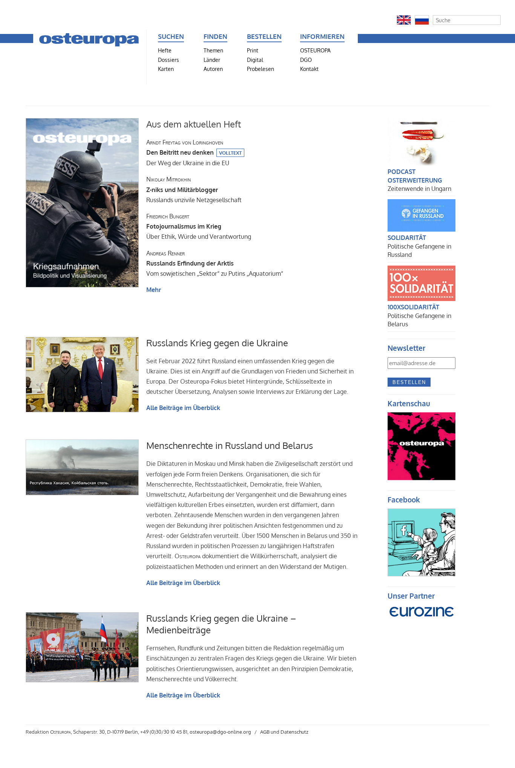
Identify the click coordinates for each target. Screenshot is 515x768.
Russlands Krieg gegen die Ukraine (217, 343)
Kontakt (309, 68)
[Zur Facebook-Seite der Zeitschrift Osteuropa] (421, 574)
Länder (212, 59)
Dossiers (168, 59)
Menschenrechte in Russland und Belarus (229, 445)
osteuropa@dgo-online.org (220, 732)
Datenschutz (294, 732)
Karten (166, 68)
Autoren (213, 68)
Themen (213, 50)
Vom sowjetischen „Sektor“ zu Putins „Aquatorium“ (214, 263)
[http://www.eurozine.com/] (421, 621)
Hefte (165, 50)
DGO (306, 59)
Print (252, 50)
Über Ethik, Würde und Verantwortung (198, 226)
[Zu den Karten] (421, 478)
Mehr (153, 289)
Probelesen (260, 68)
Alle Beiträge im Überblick (183, 408)
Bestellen (409, 382)
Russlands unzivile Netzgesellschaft (194, 189)
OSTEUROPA (315, 50)
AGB (265, 732)
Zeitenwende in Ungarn (419, 188)
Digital (255, 59)
